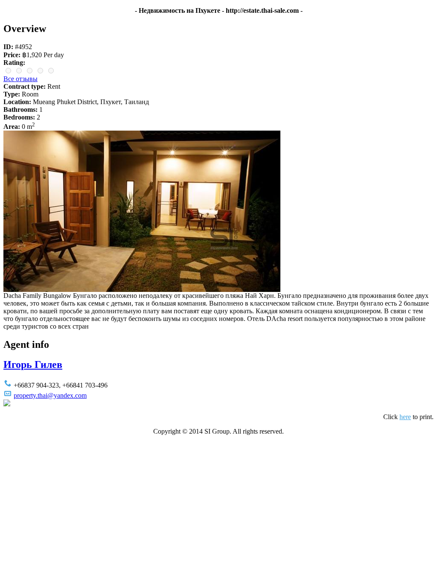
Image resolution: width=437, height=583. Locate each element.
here (405, 416)
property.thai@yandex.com (50, 395)
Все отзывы (20, 78)
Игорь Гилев (32, 364)
